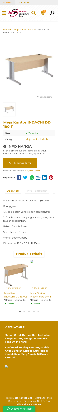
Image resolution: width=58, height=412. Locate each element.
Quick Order (14, 288)
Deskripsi (13, 190)
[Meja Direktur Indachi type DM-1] (42, 274)
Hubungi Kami (21, 162)
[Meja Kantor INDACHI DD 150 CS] (16, 274)
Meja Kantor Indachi (37, 139)
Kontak (25, 2)
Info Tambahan (37, 190)
